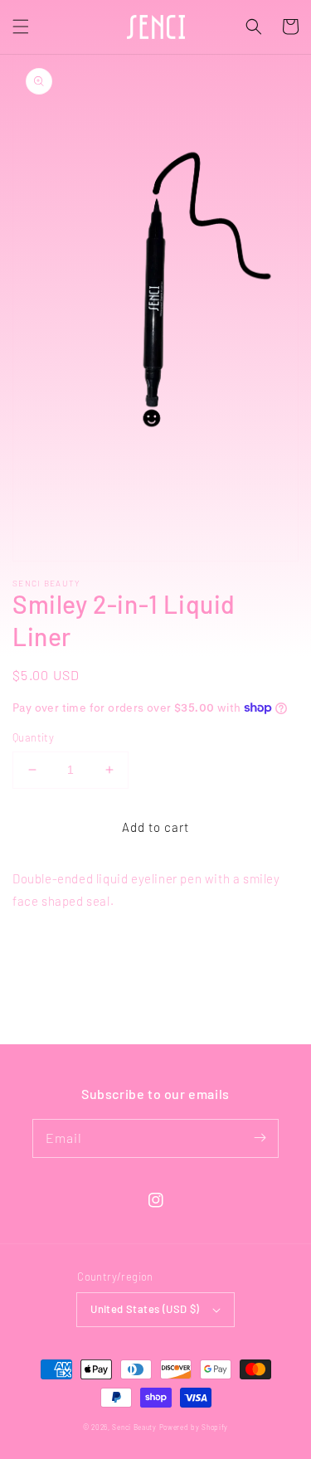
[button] (20, 26)
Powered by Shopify (194, 1427)
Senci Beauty (134, 1427)
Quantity (33, 737)
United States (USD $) (144, 1309)
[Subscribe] (259, 1138)
